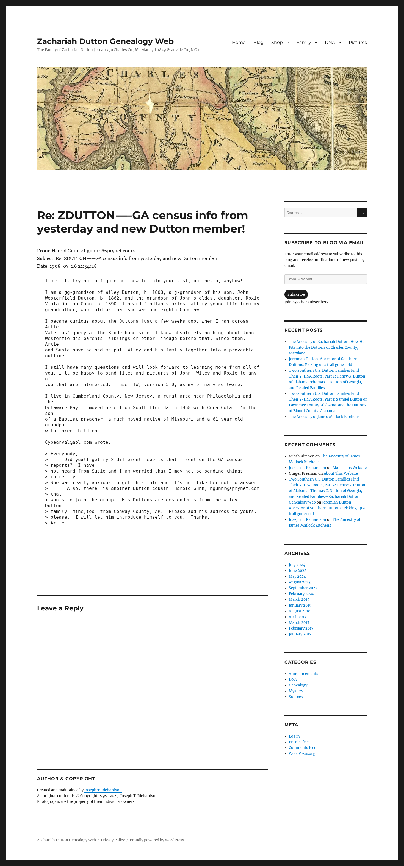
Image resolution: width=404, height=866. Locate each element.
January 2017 (300, 634)
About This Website (350, 467)
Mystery (296, 691)
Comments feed (302, 747)
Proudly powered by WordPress (157, 840)
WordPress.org (302, 753)
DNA (330, 42)
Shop (277, 42)
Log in (294, 736)
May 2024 (297, 576)
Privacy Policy (113, 840)
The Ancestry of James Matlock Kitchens (324, 416)
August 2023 (300, 582)
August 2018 (299, 611)
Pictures (358, 42)
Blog (258, 42)
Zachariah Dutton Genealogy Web (105, 41)
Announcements (303, 673)
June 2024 (297, 570)
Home (239, 42)
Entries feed (299, 742)
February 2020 (301, 593)
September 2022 (303, 588)
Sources (296, 696)
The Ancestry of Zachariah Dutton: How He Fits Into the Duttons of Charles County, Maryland (326, 347)
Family (304, 42)
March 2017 (299, 622)
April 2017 (297, 616)
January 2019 (300, 605)
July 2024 (297, 565)
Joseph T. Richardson (103, 790)
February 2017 (301, 628)
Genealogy (298, 685)
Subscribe (296, 294)
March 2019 (299, 599)
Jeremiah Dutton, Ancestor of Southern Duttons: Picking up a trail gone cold (327, 508)
